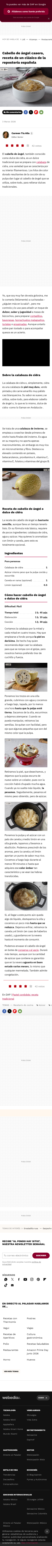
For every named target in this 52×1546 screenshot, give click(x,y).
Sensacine (32, 1435)
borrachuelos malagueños (29, 320)
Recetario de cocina (23, 1005)
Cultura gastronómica (34, 1336)
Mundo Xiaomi (10, 1434)
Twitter (31, 112)
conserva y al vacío (28, 950)
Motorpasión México (37, 1523)
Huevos (31, 1359)
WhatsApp (5, 1279)
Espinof (30, 1439)
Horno (6, 1359)
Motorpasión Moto (36, 1459)
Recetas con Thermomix (10, 1320)
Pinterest (38, 1279)
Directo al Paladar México (12, 1524)
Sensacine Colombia (37, 1513)
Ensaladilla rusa (31, 1228)
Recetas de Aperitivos (9, 1336)
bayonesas (8, 320)
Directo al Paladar (12, 1455)
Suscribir (41, 1255)
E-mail (41, 112)
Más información (29, 1543)
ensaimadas (20, 324)
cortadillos (36, 316)
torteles (6, 324)
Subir (41, 1398)
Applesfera (8, 1424)
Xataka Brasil (9, 1504)
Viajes (30, 1328)
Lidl (23, 39)
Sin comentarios (13, 112)
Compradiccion (10, 1484)
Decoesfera (8, 1479)
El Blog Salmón (34, 1475)
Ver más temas (11, 1371)
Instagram (31, 1279)
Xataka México (10, 1499)
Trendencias (9, 1475)
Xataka (6, 1415)
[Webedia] (11, 1399)
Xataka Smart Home (13, 1429)
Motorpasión (33, 1455)
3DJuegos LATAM (35, 1499)
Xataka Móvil (9, 1420)
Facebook (26, 112)
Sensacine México (35, 1509)
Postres (31, 1318)
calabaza (41, 162)
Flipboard (36, 112)
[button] (22, 133)
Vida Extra (32, 1420)
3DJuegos (31, 1415)
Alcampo (33, 39)
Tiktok (5, 1284)
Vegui (6, 1328)
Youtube (25, 1279)
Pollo (6, 1343)
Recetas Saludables (38, 1343)
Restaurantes (10, 1350)
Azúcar (42, 1005)
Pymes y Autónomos (37, 1479)
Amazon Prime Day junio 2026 (37, 1352)
